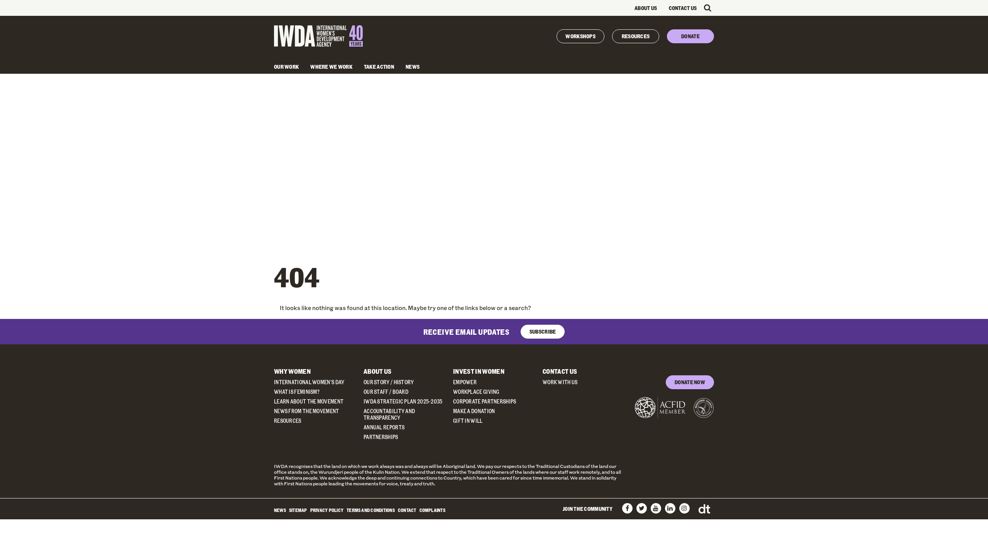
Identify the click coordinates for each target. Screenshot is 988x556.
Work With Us (560, 382)
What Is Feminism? (297, 391)
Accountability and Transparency (389, 414)
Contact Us (683, 8)
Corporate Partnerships (484, 401)
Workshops (580, 36)
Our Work (286, 66)
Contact (407, 510)
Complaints (432, 510)
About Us (645, 8)
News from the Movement (306, 411)
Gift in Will (468, 420)
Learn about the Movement (308, 401)
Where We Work (331, 66)
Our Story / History (389, 382)
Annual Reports (384, 427)
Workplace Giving (476, 391)
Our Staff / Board (386, 391)
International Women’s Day (309, 382)
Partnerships (381, 437)
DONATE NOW (690, 382)
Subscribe (543, 331)
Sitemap (298, 510)
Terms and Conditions (371, 510)
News (413, 66)
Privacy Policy (326, 510)
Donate (690, 36)
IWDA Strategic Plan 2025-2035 (403, 401)
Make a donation (474, 411)
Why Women (292, 371)
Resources (636, 36)
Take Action (379, 66)
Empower (465, 382)
